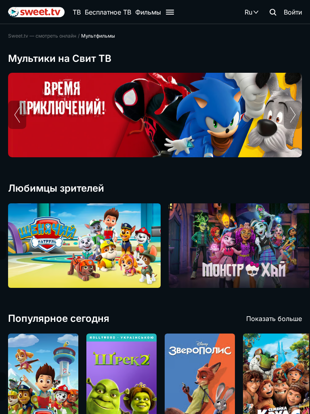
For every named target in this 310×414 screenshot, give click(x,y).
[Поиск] (273, 12)
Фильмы (148, 12)
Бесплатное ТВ (108, 12)
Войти (293, 12)
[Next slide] (293, 115)
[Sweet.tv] (36, 12)
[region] (155, 115)
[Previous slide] (17, 115)
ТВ (77, 12)
